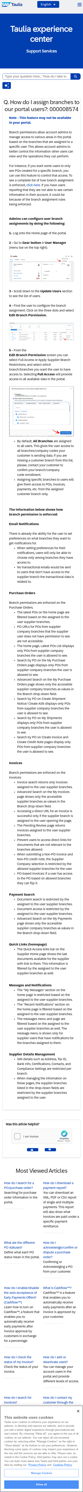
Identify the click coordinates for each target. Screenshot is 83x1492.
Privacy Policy (37, 1464)
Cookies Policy (62, 1464)
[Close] (78, 1411)
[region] (41, 1449)
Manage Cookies (41, 1473)
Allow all (41, 1484)
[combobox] (35, 76)
